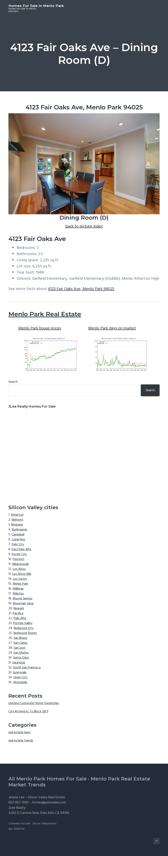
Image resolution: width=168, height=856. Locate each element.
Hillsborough (20, 564)
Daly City (18, 544)
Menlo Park (20, 584)
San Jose (19, 648)
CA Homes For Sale (19, 824)
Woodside (20, 682)
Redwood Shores (25, 633)
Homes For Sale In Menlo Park (36, 6)
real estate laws (19, 732)
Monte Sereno (22, 598)
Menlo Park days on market (112, 328)
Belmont (17, 520)
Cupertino (18, 539)
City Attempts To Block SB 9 (28, 711)
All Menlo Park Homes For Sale (47, 779)
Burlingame (19, 529)
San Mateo (21, 652)
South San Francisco (27, 667)
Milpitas (18, 593)
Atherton (17, 515)
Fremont (18, 559)
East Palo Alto (21, 549)
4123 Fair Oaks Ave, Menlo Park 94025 (81, 289)
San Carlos (21, 643)
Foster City (19, 554)
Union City (20, 677)
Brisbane (17, 524)
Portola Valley (22, 623)
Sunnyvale (19, 672)
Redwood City (23, 628)
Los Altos (19, 569)
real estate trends (20, 740)
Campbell (18, 534)
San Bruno (20, 638)
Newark (19, 608)
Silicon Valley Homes (44, 824)
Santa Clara (21, 657)
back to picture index (84, 226)
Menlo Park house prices (39, 328)
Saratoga (18, 662)
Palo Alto (20, 618)
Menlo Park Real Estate (44, 314)
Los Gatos (20, 579)
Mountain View (23, 603)
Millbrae (18, 588)
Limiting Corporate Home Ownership (33, 703)
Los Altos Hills (21, 574)
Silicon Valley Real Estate (46, 797)
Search (13, 382)
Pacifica (18, 613)
